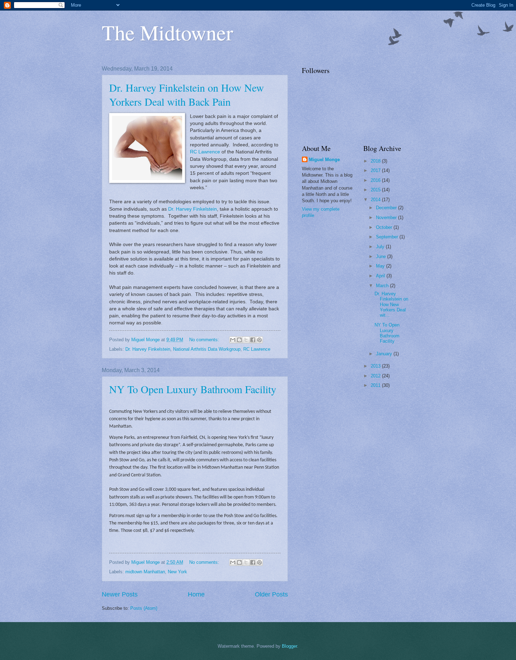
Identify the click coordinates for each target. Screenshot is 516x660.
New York (177, 571)
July (381, 246)
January (384, 353)
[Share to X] (246, 339)
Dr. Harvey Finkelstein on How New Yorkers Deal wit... (391, 304)
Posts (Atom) (143, 608)
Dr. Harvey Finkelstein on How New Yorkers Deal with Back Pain (186, 94)
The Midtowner (167, 32)
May (381, 266)
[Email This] (232, 339)
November (387, 217)
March (383, 285)
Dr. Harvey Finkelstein (192, 209)
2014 (376, 199)
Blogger (289, 646)
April (381, 275)
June (381, 256)
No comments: (204, 339)
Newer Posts (120, 594)
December (387, 207)
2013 (376, 366)
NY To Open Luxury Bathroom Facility (192, 389)
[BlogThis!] (239, 339)
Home (196, 594)
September (387, 236)
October (384, 227)
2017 (376, 170)
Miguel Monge (324, 159)
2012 (376, 375)
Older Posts (271, 594)
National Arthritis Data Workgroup (206, 349)
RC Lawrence (205, 151)
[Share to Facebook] (252, 339)
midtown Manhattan (145, 571)
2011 (376, 385)
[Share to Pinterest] (259, 339)
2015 (376, 189)
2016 (376, 180)
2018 (376, 161)
